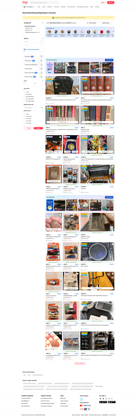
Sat (112, 2)
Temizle (29, 128)
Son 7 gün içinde (30, 98)
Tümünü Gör (110, 28)
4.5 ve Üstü (28, 123)
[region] (80, 33)
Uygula (38, 128)
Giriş (103, 2)
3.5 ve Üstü (28, 118)
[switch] (40, 56)
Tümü (27, 92)
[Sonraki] (113, 33)
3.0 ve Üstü (28, 116)
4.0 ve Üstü (28, 121)
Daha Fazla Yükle (80, 363)
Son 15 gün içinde (30, 101)
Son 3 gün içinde (30, 96)
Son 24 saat (29, 94)
